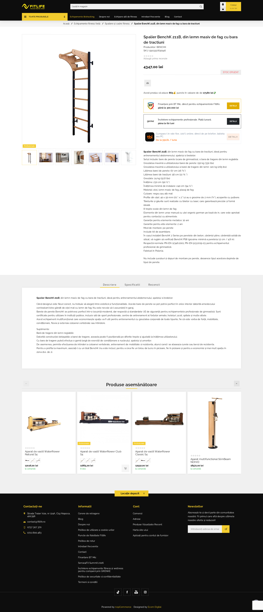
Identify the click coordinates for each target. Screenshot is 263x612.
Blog (80, 519)
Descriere (109, 284)
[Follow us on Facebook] (127, 592)
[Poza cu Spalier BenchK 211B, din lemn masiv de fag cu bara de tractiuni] (78, 147)
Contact (82, 552)
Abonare (226, 529)
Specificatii (132, 284)
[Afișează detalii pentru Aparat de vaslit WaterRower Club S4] (27, 460)
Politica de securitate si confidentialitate (99, 576)
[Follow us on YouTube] (136, 592)
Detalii (233, 106)
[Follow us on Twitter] (118, 592)
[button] (237, 383)
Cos (233, 6)
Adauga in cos (125, 468)
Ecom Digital (154, 607)
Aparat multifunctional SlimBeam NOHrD (211, 460)
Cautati (201, 6)
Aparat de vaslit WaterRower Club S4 (100, 453)
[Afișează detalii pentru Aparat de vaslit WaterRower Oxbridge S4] (32, 460)
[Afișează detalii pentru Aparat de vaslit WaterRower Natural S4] (48, 418)
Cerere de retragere (89, 513)
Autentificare (225, 4)
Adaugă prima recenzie (155, 58)
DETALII (233, 121)
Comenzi (137, 513)
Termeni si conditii (87, 582)
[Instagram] (145, 592)
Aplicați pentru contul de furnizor (150, 535)
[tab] (109, 285)
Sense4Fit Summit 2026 (91, 563)
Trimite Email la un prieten (147, 83)
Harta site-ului (140, 530)
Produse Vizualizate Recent (147, 524)
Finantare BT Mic (87, 557)
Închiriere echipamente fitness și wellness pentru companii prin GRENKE (100, 570)
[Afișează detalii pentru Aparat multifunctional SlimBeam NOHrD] (214, 422)
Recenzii (154, 284)
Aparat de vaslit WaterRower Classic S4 (152, 453)
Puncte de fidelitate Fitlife (92, 535)
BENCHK (161, 47)
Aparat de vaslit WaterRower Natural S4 (42, 453)
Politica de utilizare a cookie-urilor (96, 530)
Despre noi (84, 524)
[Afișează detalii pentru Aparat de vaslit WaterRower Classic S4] (38, 460)
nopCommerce (123, 607)
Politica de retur (86, 541)
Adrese (136, 519)
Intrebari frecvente (88, 546)
